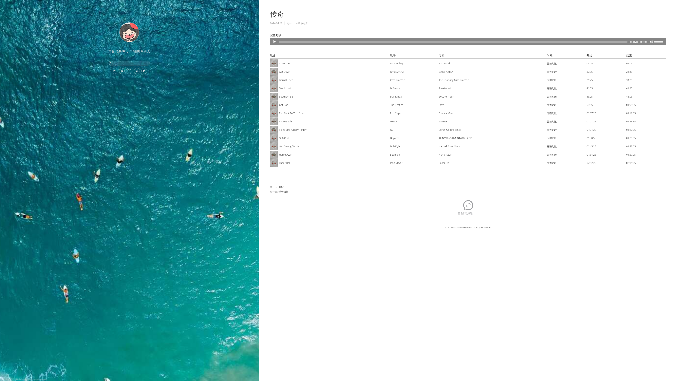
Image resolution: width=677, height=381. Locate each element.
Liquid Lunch (286, 80)
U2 (391, 129)
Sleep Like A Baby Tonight (293, 129)
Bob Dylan (395, 146)
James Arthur (397, 71)
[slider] (659, 41)
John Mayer (396, 163)
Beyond (394, 138)
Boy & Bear (396, 96)
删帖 (281, 187)
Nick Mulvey (396, 63)
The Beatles (396, 105)
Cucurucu (284, 63)
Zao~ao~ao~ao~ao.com (465, 227)
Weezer (394, 121)
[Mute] (651, 42)
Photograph (285, 121)
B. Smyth (395, 88)
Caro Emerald (397, 80)
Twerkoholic (285, 88)
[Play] (274, 42)
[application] (468, 41)
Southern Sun (286, 96)
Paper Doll (284, 163)
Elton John (395, 154)
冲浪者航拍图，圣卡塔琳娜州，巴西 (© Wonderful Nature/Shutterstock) (24, 379)
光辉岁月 (284, 138)
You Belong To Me (289, 146)
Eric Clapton (396, 113)
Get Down (284, 71)
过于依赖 (283, 191)
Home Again (285, 154)
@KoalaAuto (484, 227)
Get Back (284, 105)
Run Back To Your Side (291, 113)
